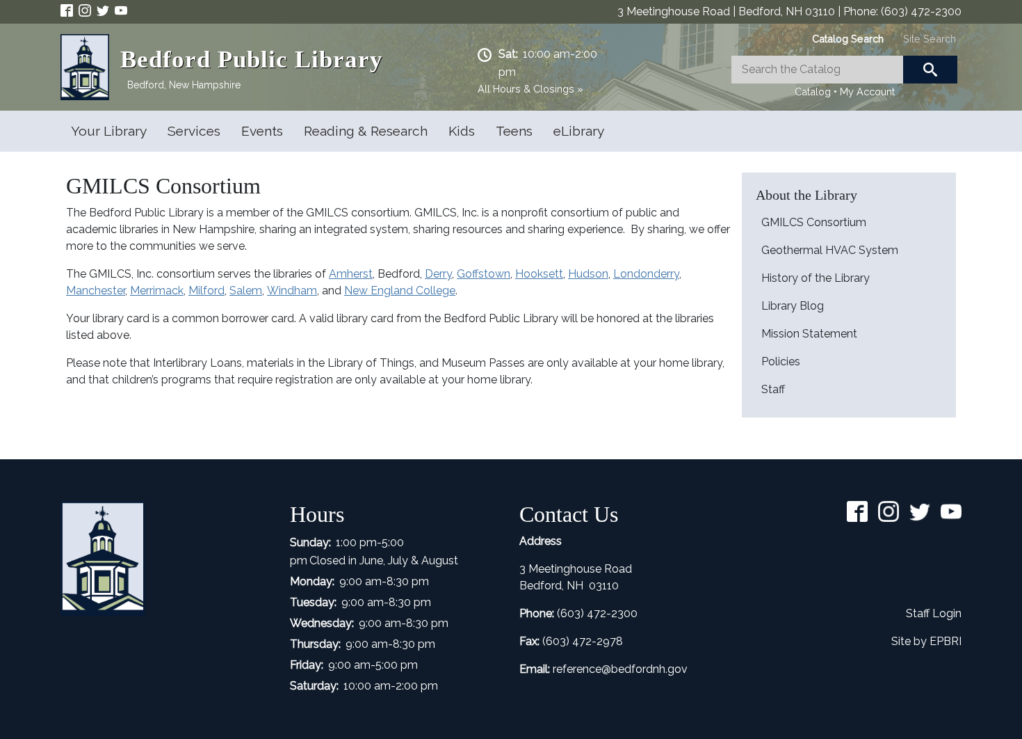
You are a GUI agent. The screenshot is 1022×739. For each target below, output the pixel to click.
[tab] (848, 39)
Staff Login (934, 613)
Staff (773, 389)
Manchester (95, 290)
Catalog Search (848, 39)
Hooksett (539, 273)
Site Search (929, 39)
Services (194, 130)
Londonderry (646, 273)
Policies (780, 361)
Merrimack (157, 290)
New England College (399, 290)
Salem (245, 290)
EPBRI (946, 641)
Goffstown (483, 273)
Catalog (813, 91)
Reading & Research (366, 130)
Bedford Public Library (251, 59)
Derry (438, 273)
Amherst (351, 273)
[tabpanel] (844, 78)
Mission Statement (809, 333)
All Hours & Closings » (530, 89)
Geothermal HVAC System (829, 250)
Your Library (109, 130)
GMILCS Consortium (813, 222)
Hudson (588, 273)
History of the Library (815, 278)
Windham (292, 290)
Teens (514, 130)
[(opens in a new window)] (69, 9)
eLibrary (578, 130)
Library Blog (792, 305)
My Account (867, 91)
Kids (461, 130)
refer (564, 669)
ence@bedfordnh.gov (632, 669)
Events (262, 130)
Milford (206, 290)
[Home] (90, 67)
